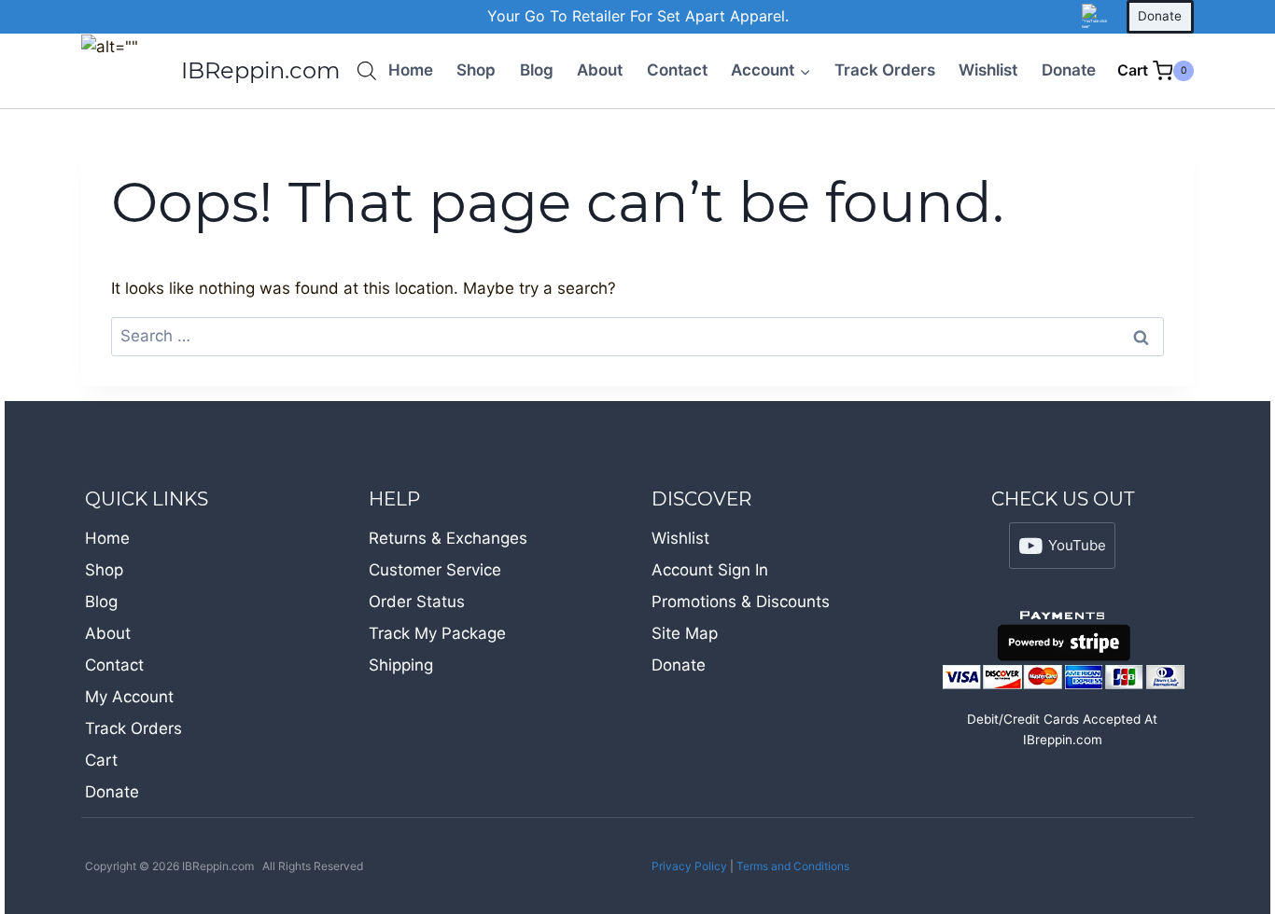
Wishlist (988, 70)
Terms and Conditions (792, 866)
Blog (536, 70)
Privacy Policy (689, 866)
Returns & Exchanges (448, 538)
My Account (129, 696)
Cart (101, 760)
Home (410, 70)
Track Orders (884, 70)
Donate (1160, 15)
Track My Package (437, 633)
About (600, 70)
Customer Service (435, 570)
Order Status (417, 601)
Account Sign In (710, 570)
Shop (476, 70)
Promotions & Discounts (741, 601)
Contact (677, 70)
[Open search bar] (366, 71)
